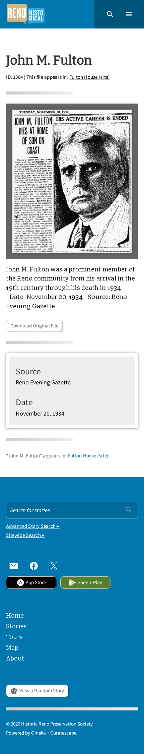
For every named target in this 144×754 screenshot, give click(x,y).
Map (12, 647)
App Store (36, 582)
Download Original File (34, 325)
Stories (16, 626)
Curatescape (63, 733)
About (15, 658)
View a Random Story (41, 690)
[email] (13, 565)
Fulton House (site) (89, 77)
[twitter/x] (54, 565)
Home (15, 615)
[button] (110, 14)
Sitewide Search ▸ (25, 535)
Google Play (89, 582)
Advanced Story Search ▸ (32, 526)
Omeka (38, 733)
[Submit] (128, 509)
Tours (14, 637)
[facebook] (34, 565)
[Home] (25, 14)
